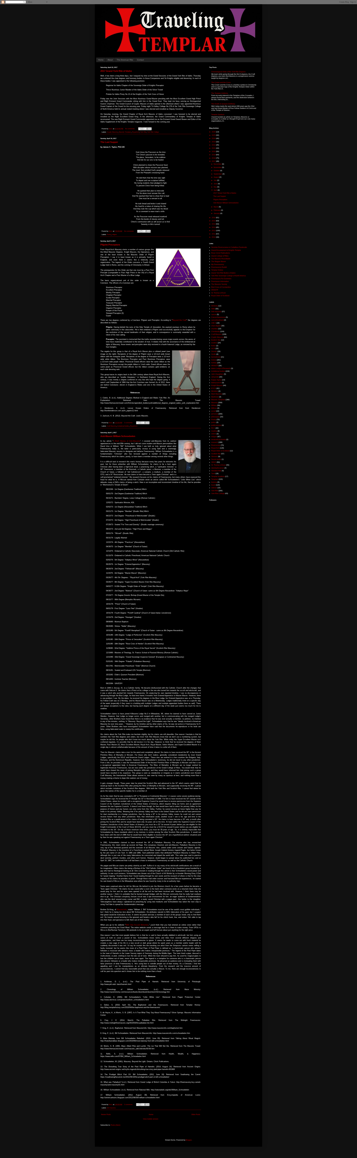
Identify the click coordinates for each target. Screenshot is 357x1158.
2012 (214, 231)
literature (214, 391)
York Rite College (153, 132)
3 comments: (128, 422)
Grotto (213, 354)
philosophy (215, 417)
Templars (214, 479)
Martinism (215, 397)
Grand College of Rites (220, 256)
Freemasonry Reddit (219, 267)
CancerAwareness (218, 317)
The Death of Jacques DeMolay (223, 104)
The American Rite (125, 60)
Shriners (214, 457)
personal (214, 414)
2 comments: (128, 1104)
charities (214, 329)
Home (100, 60)
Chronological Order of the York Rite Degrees (228, 72)
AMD (213, 309)
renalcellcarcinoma (218, 440)
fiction (213, 346)
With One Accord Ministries (137, 925)
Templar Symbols (217, 115)
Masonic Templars (125, 132)
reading (214, 431)
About (110, 60)
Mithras (214, 408)
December (218, 164)
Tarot (213, 474)
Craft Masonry (111, 426)
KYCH (213, 388)
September (218, 174)
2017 (214, 161)
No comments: (130, 129)
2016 (214, 218)
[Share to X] (144, 128)
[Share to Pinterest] (150, 128)
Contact (140, 60)
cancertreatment (217, 320)
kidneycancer (216, 383)
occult (213, 411)
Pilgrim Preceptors (110, 245)
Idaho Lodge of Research (221, 368)
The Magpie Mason (218, 261)
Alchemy (214, 306)
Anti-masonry (111, 1108)
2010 (214, 237)
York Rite (143, 132)
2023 (214, 142)
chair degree (216, 326)
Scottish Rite (216, 454)
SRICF (213, 462)
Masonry (214, 403)
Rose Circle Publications (220, 253)
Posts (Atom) (115, 1125)
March (216, 207)
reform (213, 434)
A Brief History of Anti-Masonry (126, 441)
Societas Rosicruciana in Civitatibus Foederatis (229, 247)
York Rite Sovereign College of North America (228, 276)
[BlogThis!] (142, 128)
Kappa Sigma (216, 380)
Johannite (215, 377)
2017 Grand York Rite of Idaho (116, 71)
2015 (214, 221)
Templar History (217, 270)
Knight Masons (217, 385)
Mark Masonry (216, 394)
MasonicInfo (122, 909)
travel (213, 485)
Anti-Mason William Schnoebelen (117, 436)
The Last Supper (109, 142)
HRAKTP (214, 290)
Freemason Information (220, 281)
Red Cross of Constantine (221, 287)
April (216, 190)
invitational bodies (123, 426)
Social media (216, 459)
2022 (214, 145)
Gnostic (214, 351)
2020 (214, 152)
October (217, 171)
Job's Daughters (217, 374)
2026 (214, 132)
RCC (213, 428)
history (213, 360)
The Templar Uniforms (219, 93)
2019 (214, 155)
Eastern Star (216, 340)
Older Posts (195, 1114)
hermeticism (215, 357)
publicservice (216, 425)
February (217, 210)
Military (214, 405)
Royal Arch (135, 132)
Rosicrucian (215, 445)
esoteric (214, 343)
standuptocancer (217, 468)
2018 (214, 158)
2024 (214, 138)
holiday (214, 363)
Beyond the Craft (180, 320)
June (216, 184)
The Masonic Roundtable (220, 259)
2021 (214, 148)
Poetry (109, 234)
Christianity (215, 331)
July (215, 180)
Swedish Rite (216, 471)
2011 (214, 234)
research (214, 442)
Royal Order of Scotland (220, 296)
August (216, 177)
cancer (213, 314)
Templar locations (218, 476)
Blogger (189, 1140)
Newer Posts (106, 1114)
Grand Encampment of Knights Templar (226, 250)
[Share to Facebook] (147, 128)
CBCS (213, 323)
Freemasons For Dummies (221, 279)
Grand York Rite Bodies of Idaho (223, 273)
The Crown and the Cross (221, 83)
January (217, 213)
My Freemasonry (217, 264)
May (215, 187)
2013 (214, 227)
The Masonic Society (219, 284)
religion (114, 234)
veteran (214, 488)
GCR (213, 348)
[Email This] (139, 128)
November (218, 167)
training (214, 482)
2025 (214, 135)
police (213, 422)
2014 (214, 224)
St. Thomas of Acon (218, 293)
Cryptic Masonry (112, 132)
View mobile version (150, 1119)
